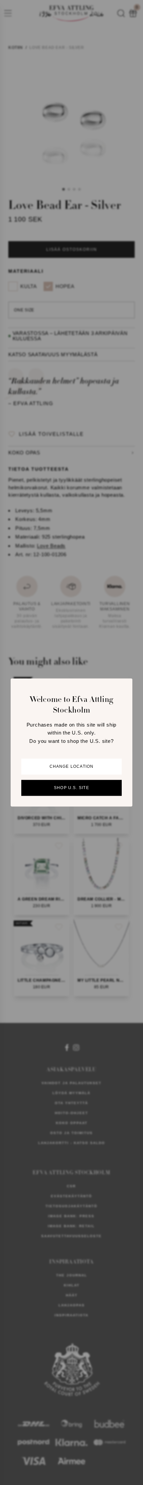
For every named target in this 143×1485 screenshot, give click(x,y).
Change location (72, 766)
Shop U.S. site (71, 788)
